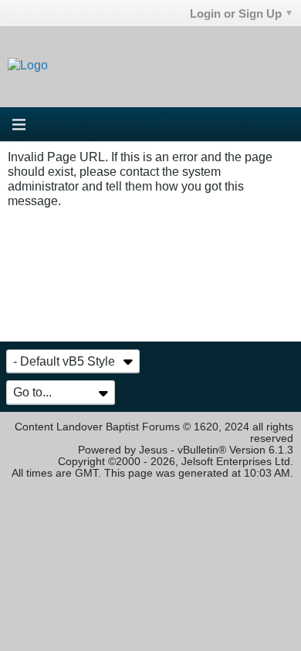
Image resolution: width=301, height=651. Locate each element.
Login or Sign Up (236, 13)
